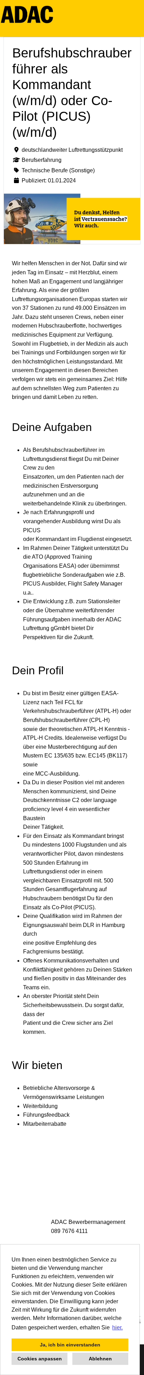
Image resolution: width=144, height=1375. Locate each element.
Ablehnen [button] (100, 1358)
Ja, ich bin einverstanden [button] (70, 1345)
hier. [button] (117, 1327)
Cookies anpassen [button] (39, 1358)
